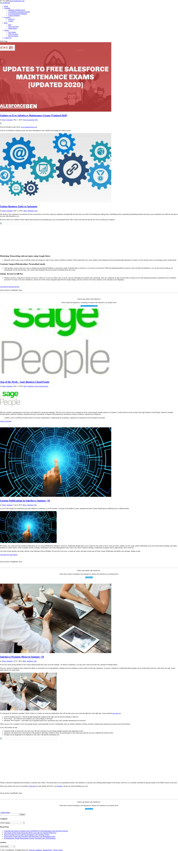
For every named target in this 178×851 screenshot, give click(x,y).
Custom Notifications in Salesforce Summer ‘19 (25, 500)
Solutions (7, 8)
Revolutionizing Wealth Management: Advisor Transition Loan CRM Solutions (30, 838)
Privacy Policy (58, 850)
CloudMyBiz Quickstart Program (19, 12)
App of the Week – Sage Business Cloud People (24, 382)
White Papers (12, 28)
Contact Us (7, 38)
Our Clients (12, 32)
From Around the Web (30, 120)
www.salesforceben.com (29, 127)
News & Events (13, 26)
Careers (10, 21)
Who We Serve (13, 34)
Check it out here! (6, 421)
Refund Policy (47, 850)
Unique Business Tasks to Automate (18, 206)
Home (6, 6)
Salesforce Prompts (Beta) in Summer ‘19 (22, 656)
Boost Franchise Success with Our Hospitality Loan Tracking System (26, 834)
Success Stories (13, 36)
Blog (5, 23)
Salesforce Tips (32, 211)
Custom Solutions (14, 15)
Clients (6, 30)
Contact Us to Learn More (89, 306)
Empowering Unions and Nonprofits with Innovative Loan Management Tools (29, 836)
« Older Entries (5, 812)
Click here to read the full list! (9, 287)
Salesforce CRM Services (16, 10)
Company (7, 17)
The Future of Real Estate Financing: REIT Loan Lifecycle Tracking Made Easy (30, 833)
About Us (11, 19)
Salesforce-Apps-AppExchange (38, 386)
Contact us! (89, 809)
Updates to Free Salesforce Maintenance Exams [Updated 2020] (33, 115)
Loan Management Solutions (17, 14)
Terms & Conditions (35, 850)
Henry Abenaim (7, 120)
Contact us (89, 577)
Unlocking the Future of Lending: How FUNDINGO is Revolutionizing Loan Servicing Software (36, 831)
